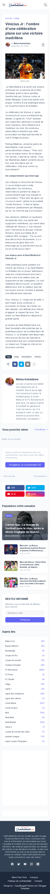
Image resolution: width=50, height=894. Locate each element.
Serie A (25, 727)
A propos (34, 877)
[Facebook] (15, 364)
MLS (25, 712)
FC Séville (25, 679)
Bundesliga (25, 651)
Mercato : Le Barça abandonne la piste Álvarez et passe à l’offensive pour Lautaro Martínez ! (33, 548)
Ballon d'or (25, 641)
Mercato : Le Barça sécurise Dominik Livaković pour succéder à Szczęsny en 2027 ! (33, 581)
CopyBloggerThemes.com (26, 886)
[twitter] (18, 864)
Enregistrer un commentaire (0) (25, 464)
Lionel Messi (25, 703)
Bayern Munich (25, 646)
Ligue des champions (25, 693)
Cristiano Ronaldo (25, 665)
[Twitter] (21, 364)
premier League (25, 736)
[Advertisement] (25, 778)
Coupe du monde (25, 660)
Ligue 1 (25, 689)
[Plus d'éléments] (34, 364)
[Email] (27, 364)
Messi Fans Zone (19, 877)
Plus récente (9, 476)
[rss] (37, 864)
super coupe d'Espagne (25, 741)
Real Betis (25, 717)
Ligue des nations (25, 698)
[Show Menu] (4, 4)
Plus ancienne (40, 476)
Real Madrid (26, 357)
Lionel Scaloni (25, 708)
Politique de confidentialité (19, 881)
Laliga (16, 18)
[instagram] (31, 864)
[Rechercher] (45, 4)
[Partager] (42, 44)
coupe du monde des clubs (25, 732)
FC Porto (25, 674)
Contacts (38, 881)
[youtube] (25, 864)
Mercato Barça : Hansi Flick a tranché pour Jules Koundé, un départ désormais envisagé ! (33, 564)
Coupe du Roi (25, 655)
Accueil (8, 18)
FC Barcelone (25, 670)
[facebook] (12, 864)
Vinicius (38, 357)
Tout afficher (39, 429)
